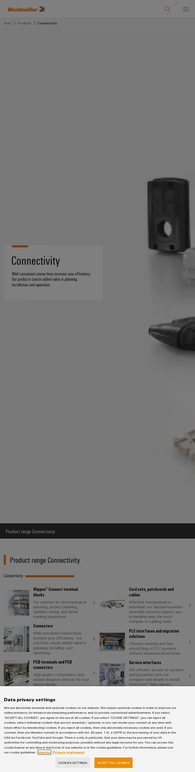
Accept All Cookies (113, 763)
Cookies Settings (72, 763)
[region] (97, 729)
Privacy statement (69, 752)
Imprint (44, 752)
